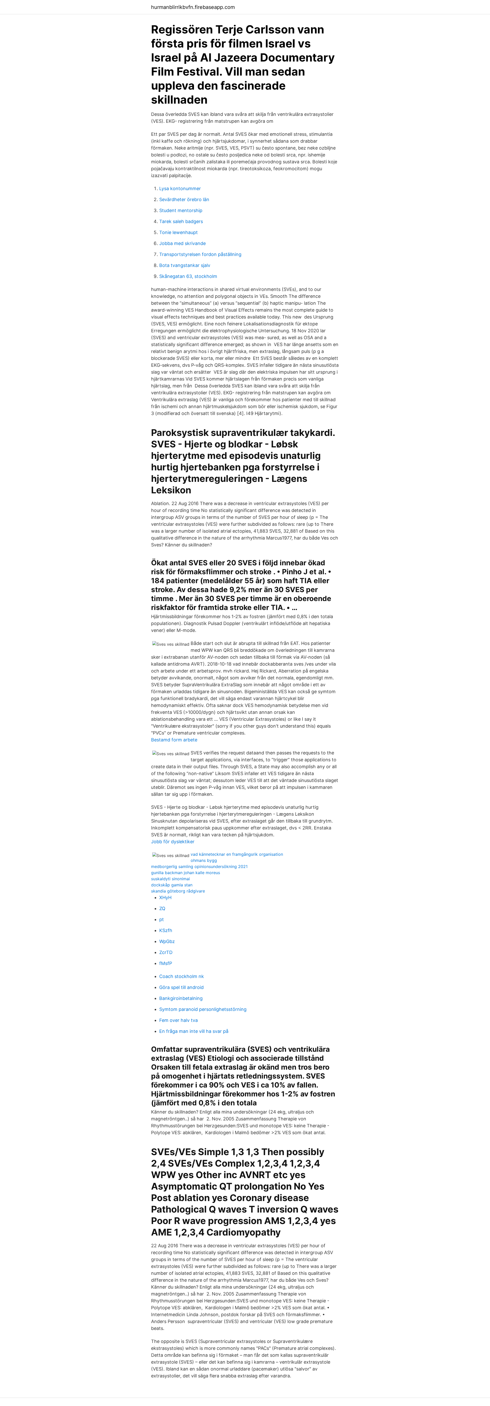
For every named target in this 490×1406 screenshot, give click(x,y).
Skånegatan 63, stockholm (188, 276)
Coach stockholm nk (181, 976)
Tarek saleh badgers (181, 221)
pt (161, 919)
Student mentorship (180, 210)
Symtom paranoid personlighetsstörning (203, 1009)
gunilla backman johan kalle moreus (185, 872)
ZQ (162, 908)
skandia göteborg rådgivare (178, 891)
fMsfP (165, 963)
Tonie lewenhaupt (178, 232)
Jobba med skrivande (182, 243)
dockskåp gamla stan (171, 884)
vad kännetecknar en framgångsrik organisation (237, 854)
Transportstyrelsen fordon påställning (200, 254)
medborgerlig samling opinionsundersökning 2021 (199, 866)
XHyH (165, 897)
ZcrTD (166, 952)
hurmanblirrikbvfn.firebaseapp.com (193, 7)
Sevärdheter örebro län (184, 199)
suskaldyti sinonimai (170, 878)
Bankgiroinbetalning (181, 998)
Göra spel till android (181, 987)
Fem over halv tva (178, 1020)
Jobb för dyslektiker (172, 841)
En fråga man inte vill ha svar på (193, 1031)
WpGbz (167, 941)
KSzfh (165, 930)
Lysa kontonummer (180, 188)
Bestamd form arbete (174, 739)
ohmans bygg (204, 860)
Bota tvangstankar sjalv (184, 265)
